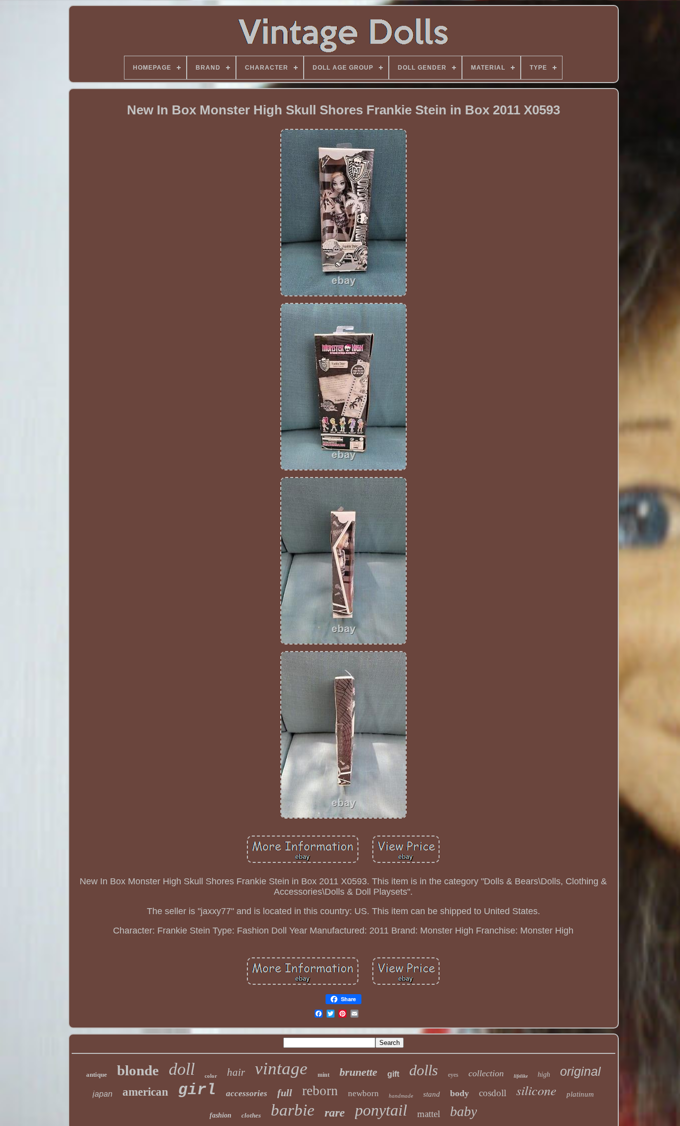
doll (182, 1069)
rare (335, 1112)
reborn (320, 1090)
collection (486, 1073)
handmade (401, 1096)
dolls (423, 1070)
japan (103, 1094)
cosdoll (492, 1093)
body (459, 1093)
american (145, 1092)
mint (324, 1074)
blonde (138, 1070)
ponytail (381, 1110)
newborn (363, 1093)
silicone (536, 1090)
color (211, 1076)
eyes (453, 1074)
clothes (251, 1115)
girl (197, 1090)
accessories (246, 1093)
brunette (358, 1072)
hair (236, 1072)
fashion (220, 1115)
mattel (428, 1114)
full (284, 1092)
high (544, 1074)
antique (96, 1074)
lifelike (521, 1076)
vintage (281, 1068)
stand (431, 1094)
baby (463, 1111)
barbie (293, 1110)
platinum (580, 1094)
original (580, 1071)
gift (393, 1074)
